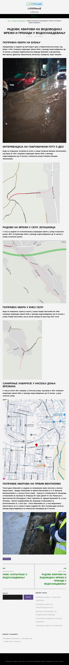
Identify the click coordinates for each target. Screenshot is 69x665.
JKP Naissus (7, 558)
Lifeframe (34, 9)
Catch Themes (59, 661)
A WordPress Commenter (11, 638)
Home (9, 21)
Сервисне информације (18, 21)
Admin (30, 36)
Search (5, 593)
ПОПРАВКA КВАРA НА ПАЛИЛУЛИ (49, 626)
